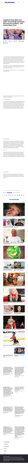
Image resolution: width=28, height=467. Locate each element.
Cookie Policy (15, 457)
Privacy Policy (5, 457)
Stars (5, 453)
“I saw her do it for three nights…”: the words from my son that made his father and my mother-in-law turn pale (20, 388)
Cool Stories (5, 190)
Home (4, 17)
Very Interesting (9, 2)
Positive (5, 448)
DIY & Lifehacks (6, 446)
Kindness (14, 190)
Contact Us (20, 457)
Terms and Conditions (10, 457)
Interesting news (10, 190)
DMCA (18, 457)
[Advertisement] (14, 11)
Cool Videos (6, 444)
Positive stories (18, 190)
